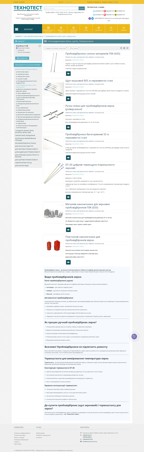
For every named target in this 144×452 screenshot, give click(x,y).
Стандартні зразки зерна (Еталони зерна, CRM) (24, 131)
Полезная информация (21, 440)
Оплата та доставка (73, 31)
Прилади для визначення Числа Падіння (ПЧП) (26, 82)
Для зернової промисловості (33, 36)
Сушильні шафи (22, 79)
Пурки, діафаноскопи (23, 93)
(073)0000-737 (121, 11)
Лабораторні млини (23, 76)
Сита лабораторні (22, 108)
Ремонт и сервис (19, 437)
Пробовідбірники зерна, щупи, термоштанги (61, 36)
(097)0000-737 (99, 15)
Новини (124, 30)
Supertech (21, 50)
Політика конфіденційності (22, 433)
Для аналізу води (22, 166)
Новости (16, 442)
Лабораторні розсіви (23, 110)
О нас (86, 30)
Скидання (22, 58)
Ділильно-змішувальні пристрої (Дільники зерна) (26, 90)
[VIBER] (134, 338)
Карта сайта (17, 444)
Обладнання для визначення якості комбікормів (27, 120)
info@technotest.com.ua (90, 441)
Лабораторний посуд (23, 163)
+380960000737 (87, 439)
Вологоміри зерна (23, 72)
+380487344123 (87, 435)
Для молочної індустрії (24, 146)
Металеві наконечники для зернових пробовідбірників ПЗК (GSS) (87, 205)
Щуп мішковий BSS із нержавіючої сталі (89, 80)
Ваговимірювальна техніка (25, 143)
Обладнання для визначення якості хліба (27, 104)
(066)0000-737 (110, 11)
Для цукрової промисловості (26, 160)
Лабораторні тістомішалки (25, 112)
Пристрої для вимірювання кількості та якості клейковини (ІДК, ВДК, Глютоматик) (27, 97)
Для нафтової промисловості (26, 149)
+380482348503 (87, 437)
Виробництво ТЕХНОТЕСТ (48, 31)
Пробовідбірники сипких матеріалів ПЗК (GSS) (92, 53)
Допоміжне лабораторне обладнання (28, 114)
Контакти (98, 30)
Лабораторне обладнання (25, 135)
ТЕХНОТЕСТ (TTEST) (23, 48)
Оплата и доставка (19, 435)
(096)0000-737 (99, 11)
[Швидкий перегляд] (68, 73)
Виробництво (40, 433)
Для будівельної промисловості (27, 152)
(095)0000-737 (110, 15)
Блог (111, 30)
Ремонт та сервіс (61, 31)
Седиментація (21, 123)
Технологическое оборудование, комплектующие (27, 126)
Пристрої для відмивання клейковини (28, 117)
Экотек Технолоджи (24, 52)
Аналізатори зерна (23, 74)
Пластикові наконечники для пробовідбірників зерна (82, 238)
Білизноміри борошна (24, 101)
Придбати (18, 36)
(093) (121, 15)
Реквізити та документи (43, 435)
